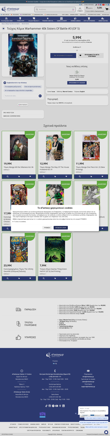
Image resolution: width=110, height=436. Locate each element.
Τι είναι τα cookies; (20, 221)
